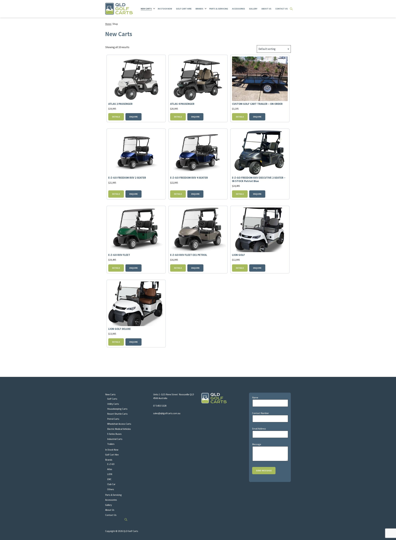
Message (256, 444)
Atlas (109, 469)
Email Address (259, 428)
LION (109, 474)
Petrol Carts (113, 418)
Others (110, 489)
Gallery (253, 8)
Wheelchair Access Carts (119, 423)
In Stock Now (165, 8)
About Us (266, 8)
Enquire (133, 116)
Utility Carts (113, 403)
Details (116, 116)
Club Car (111, 484)
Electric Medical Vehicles (119, 428)
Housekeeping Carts (117, 408)
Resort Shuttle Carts (117, 413)
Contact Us (281, 8)
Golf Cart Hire (184, 8)
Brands (199, 8)
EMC (109, 479)
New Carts (146, 8)
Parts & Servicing (218, 8)
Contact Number (260, 413)
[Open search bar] (291, 8)
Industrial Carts (114, 439)
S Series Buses (114, 433)
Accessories (238, 8)
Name (255, 397)
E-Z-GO (110, 464)
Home (108, 23)
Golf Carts (112, 398)
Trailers (110, 443)
